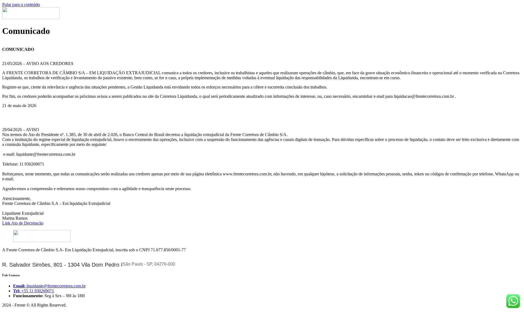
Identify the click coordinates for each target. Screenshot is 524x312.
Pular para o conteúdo (21, 4)
